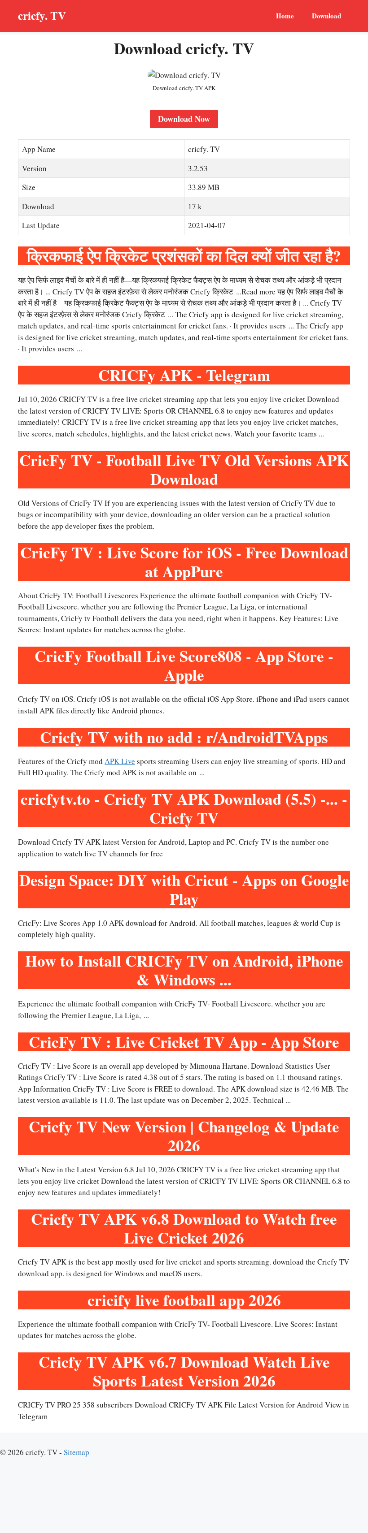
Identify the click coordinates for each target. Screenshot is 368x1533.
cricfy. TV (42, 15)
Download (326, 16)
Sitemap (76, 1452)
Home (285, 16)
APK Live (120, 761)
